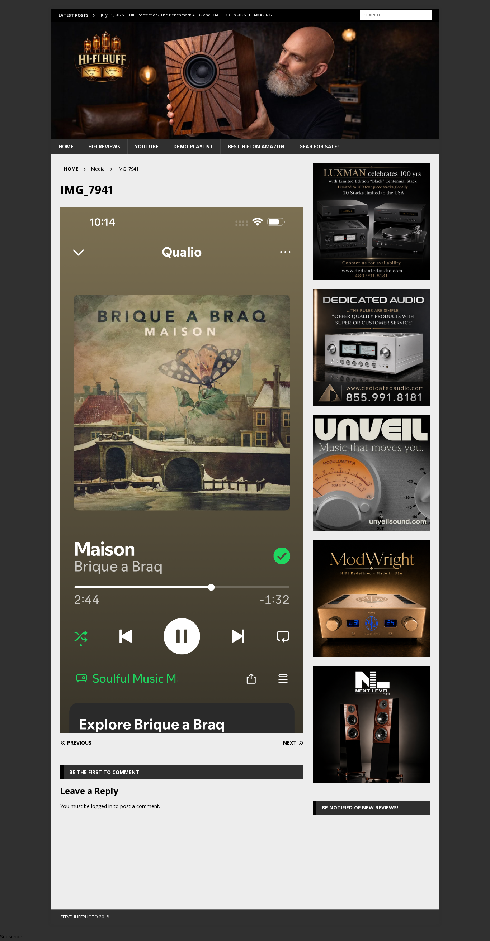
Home (66, 146)
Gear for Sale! (319, 146)
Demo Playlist (193, 146)
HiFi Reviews (104, 146)
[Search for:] (396, 14)
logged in (101, 806)
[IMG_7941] (181, 729)
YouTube (147, 146)
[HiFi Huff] (245, 134)
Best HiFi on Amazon (256, 146)
